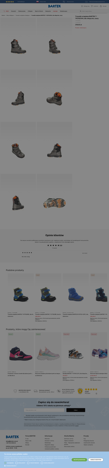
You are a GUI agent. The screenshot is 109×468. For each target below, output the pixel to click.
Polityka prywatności (47, 460)
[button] (36, 466)
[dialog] (54, 234)
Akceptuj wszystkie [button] (79, 459)
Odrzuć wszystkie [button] (95, 459)
